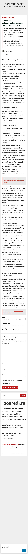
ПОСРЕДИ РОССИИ (14, 4)
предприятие (22, 319)
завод (7, 319)
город (4, 319)
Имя (3, 364)
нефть (16, 319)
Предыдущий (12, 324)
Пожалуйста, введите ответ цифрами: (12, 380)
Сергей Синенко (8, 51)
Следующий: (10, 329)
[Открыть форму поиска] (26, 4)
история (12, 319)
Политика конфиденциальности (10, 444)
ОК (24, 550)
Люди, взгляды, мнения (8, 17)
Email (3, 369)
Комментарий (6, 343)
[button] (2, 4)
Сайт (3, 374)
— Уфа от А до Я (11, 62)
